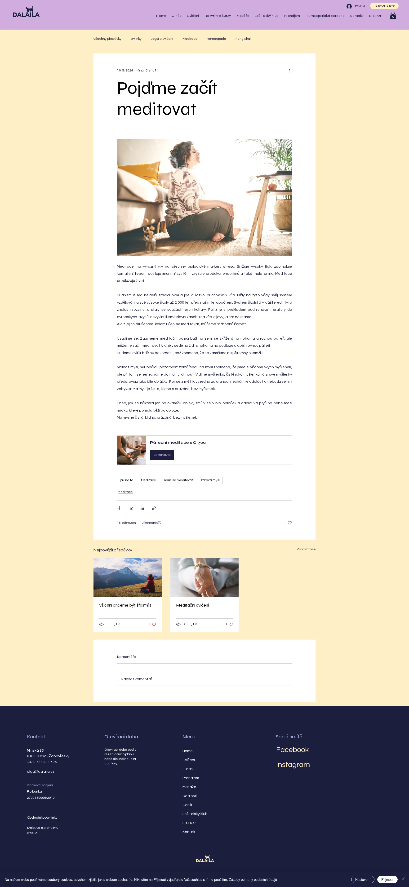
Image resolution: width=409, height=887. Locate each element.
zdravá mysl (210, 480)
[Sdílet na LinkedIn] (142, 508)
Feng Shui (243, 38)
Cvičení (188, 760)
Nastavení (362, 879)
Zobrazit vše (306, 549)
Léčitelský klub (195, 814)
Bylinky (136, 38)
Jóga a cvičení (162, 38)
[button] (193, 16)
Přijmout (387, 879)
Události (189, 796)
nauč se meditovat (178, 480)
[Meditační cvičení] (204, 577)
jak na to (126, 480)
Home (187, 751)
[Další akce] (289, 70)
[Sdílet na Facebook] (119, 508)
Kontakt (36, 737)
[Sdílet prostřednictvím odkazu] (154, 508)
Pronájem (190, 778)
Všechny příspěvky (107, 38)
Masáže (189, 787)
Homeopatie (216, 38)
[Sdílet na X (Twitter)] (131, 508)
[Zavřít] (403, 879)
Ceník (187, 805)
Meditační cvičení (192, 605)
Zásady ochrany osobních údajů (253, 879)
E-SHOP (189, 823)
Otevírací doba (121, 737)
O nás (187, 769)
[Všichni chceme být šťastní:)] (127, 577)
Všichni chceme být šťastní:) (125, 605)
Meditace (189, 38)
